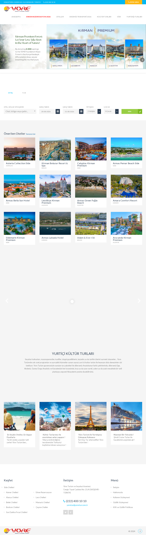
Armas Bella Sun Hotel (18, 201)
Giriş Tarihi (44, 107)
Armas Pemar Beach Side (126, 164)
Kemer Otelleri (12, 492)
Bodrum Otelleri (13, 507)
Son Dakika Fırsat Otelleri (16, 512)
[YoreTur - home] (17, 531)
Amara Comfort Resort (125, 201)
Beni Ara (134, 2)
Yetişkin (90, 107)
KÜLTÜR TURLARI (104, 17)
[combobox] (20, 111)
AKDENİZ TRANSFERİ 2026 (80, 17)
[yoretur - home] (17, 9)
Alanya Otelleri (12, 497)
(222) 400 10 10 (50, 2)
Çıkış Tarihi (68, 107)
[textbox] (20, 111)
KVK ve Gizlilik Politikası (123, 507)
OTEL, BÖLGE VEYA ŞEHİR (14, 107)
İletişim (116, 487)
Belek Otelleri (11, 502)
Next (142, 60)
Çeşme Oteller (42, 507)
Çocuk (107, 107)
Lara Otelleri (41, 497)
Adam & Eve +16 (86, 238)
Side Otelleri (9, 487)
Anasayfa (16, 17)
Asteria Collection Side (18, 164)
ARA (129, 111)
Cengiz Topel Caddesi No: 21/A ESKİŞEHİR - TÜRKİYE (22, 2)
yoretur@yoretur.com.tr (77, 505)
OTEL (10, 93)
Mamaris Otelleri (43, 502)
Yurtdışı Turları (134, 17)
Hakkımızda (118, 492)
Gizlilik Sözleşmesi (120, 502)
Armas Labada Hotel (53, 238)
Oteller (60, 17)
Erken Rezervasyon (44, 492)
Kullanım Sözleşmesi (121, 497)
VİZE (119, 17)
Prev (3, 60)
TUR (24, 93)
